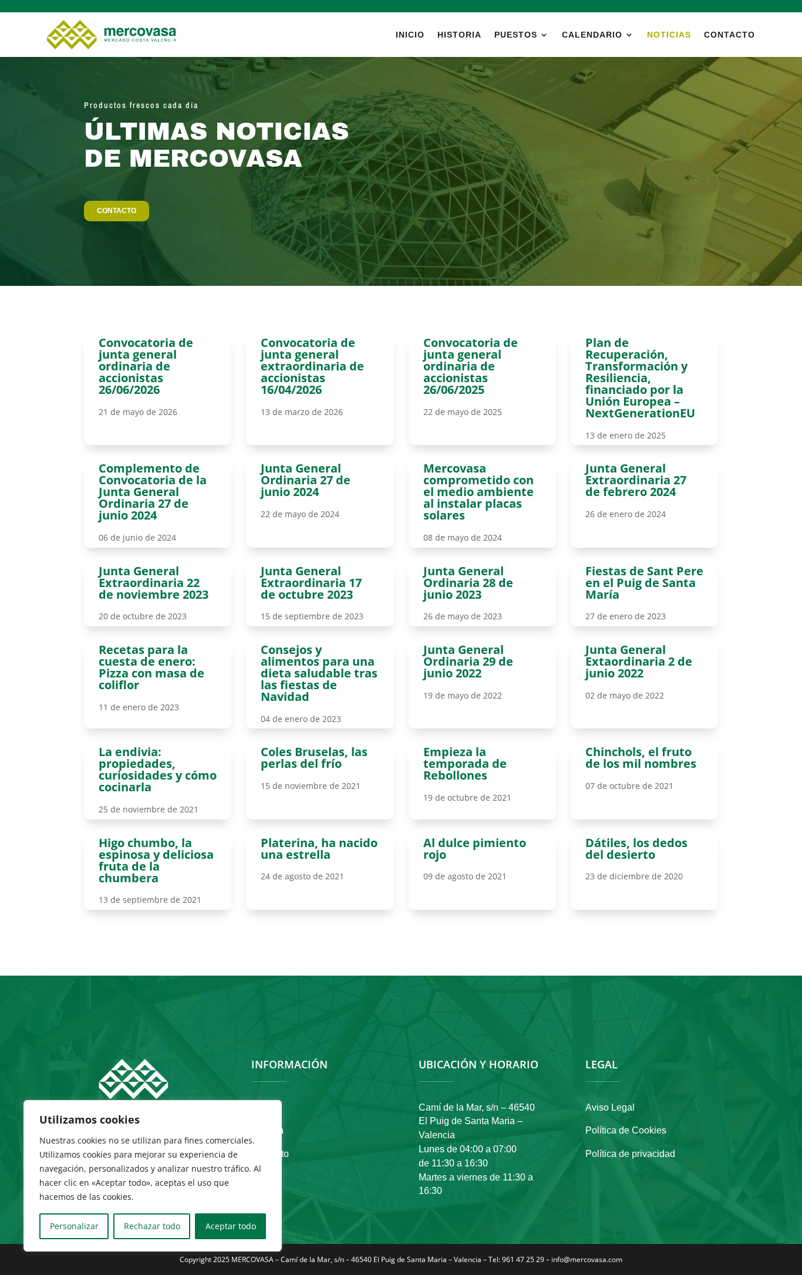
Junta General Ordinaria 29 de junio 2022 (468, 661)
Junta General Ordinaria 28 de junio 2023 (468, 582)
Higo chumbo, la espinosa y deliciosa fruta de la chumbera (156, 860)
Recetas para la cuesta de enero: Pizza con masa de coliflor (151, 667)
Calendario (592, 34)
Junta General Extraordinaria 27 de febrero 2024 (635, 480)
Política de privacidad (630, 1154)
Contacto (729, 34)
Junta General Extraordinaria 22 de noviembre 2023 (153, 582)
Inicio (410, 34)
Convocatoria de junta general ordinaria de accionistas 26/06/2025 (470, 366)
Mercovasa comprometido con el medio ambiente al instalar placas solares (478, 491)
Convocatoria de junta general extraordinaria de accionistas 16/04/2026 (312, 366)
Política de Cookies (625, 1130)
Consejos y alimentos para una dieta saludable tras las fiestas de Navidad (319, 673)
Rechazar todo (152, 1226)
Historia (459, 34)
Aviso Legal (610, 1107)
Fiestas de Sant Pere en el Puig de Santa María (644, 582)
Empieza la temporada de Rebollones (465, 763)
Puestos (515, 34)
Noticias (669, 34)
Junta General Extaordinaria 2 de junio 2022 (638, 661)
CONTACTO (116, 211)
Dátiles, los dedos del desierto (636, 848)
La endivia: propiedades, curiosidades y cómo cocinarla (158, 769)
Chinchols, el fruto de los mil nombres (640, 757)
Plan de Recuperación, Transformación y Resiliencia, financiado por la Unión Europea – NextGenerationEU (640, 378)
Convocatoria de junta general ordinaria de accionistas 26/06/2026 (146, 366)
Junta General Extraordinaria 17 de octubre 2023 (311, 582)
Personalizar (74, 1226)
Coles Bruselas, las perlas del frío (314, 757)
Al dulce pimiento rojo (474, 848)
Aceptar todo (230, 1226)
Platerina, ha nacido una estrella (319, 848)
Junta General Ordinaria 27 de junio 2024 (306, 480)
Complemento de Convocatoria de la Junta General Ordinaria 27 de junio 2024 (153, 491)
